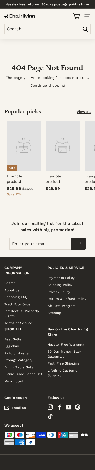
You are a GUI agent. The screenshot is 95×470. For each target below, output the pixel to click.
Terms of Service (18, 323)
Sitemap (54, 313)
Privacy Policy (59, 292)
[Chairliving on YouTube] (68, 407)
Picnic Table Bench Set (23, 374)
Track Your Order (18, 304)
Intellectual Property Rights (21, 313)
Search (10, 283)
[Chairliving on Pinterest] (77, 407)
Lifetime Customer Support (63, 373)
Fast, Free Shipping (63, 363)
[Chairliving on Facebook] (59, 407)
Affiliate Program (62, 306)
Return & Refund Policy (67, 299)
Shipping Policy (60, 285)
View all (84, 112)
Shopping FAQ (16, 297)
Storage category (18, 360)
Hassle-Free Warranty (66, 344)
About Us (12, 290)
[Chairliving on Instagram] (50, 407)
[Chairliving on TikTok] (50, 416)
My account (14, 381)
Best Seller (13, 339)
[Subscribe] (78, 244)
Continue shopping (47, 85)
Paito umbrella (16, 353)
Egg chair (11, 346)
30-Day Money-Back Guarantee (65, 354)
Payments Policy (61, 278)
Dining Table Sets (18, 367)
